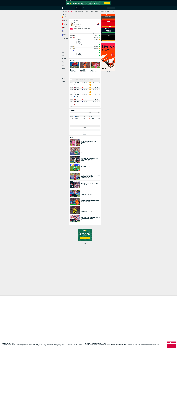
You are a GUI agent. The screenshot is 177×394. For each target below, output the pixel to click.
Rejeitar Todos (171, 344)
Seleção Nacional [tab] (90, 79)
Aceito (171, 342)
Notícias (75, 28)
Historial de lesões (87, 28)
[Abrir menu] (114, 8)
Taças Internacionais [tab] (82, 79)
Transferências (80, 28)
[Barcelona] (98, 24)
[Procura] (108, 8)
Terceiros (75, 345)
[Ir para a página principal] (67, 8)
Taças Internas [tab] (75, 79)
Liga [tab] (71, 79)
